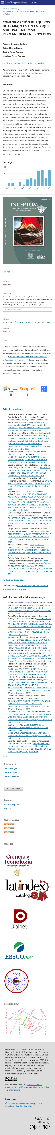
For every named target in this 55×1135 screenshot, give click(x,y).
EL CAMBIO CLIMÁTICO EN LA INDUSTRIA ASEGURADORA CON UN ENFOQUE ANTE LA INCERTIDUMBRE (29, 642)
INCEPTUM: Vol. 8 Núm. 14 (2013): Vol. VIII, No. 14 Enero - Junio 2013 (30, 523)
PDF (8, 272)
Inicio (5, 9)
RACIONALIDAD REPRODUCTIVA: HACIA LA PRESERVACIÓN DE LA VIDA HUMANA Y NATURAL (29, 534)
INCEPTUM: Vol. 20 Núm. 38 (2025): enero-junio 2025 (29, 750)
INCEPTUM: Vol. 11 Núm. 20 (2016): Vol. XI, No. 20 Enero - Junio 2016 (27, 474)
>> (22, 579)
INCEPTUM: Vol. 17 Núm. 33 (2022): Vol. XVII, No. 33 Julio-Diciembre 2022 (29, 429)
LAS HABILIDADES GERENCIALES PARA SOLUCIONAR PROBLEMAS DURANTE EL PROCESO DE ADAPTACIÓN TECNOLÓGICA (30, 518)
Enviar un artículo (13, 788)
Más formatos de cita (13, 309)
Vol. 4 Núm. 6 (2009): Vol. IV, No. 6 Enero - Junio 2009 (23, 11)
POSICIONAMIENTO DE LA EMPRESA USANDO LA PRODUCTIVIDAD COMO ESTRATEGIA (29, 702)
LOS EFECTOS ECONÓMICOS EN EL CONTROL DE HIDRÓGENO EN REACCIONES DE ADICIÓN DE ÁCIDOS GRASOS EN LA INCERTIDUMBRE (30, 564)
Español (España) (11, 804)
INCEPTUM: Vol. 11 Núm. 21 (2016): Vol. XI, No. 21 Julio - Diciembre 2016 (29, 646)
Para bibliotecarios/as (12, 777)
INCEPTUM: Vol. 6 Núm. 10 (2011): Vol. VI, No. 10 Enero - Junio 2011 (30, 508)
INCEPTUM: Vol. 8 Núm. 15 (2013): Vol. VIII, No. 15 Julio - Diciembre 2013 (29, 691)
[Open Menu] (2, 2)
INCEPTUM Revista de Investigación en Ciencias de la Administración (24, 1104)
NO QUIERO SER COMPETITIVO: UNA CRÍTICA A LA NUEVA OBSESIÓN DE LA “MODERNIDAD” (26, 547)
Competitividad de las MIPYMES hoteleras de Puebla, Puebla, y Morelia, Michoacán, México (29, 746)
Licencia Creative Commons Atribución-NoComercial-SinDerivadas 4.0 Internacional (27, 1087)
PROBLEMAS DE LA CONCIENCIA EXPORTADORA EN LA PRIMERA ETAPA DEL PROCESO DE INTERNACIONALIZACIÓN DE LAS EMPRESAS (28, 729)
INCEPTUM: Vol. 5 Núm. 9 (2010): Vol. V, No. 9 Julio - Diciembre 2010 (27, 460)
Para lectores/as (10, 769)
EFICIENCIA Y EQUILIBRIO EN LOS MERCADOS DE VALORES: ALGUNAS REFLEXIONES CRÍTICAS (30, 715)
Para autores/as (10, 773)
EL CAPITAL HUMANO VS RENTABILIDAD (30, 482)
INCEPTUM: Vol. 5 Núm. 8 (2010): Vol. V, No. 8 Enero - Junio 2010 (29, 659)
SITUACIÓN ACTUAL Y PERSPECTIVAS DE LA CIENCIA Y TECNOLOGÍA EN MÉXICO (30, 606)
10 (18, 579)
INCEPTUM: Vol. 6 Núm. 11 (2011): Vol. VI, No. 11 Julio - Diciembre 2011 (30, 571)
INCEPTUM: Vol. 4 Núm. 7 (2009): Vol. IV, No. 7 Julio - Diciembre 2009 (29, 486)
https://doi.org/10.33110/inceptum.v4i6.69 (26, 63)
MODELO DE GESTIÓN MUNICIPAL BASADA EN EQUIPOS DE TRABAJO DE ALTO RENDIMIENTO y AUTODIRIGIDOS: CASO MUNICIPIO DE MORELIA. (30, 683)
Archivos (13, 9)
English (7, 808)
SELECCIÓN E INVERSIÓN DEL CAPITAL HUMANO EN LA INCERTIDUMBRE (27, 457)
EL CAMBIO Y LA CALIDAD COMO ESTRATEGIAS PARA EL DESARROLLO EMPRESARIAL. (30, 656)
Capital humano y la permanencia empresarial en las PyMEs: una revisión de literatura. (27, 425)
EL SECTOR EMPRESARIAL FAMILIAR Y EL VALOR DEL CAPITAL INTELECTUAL (30, 470)
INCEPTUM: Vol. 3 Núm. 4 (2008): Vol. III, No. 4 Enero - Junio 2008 (29, 553)
